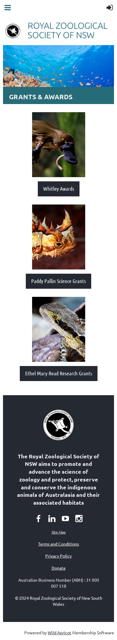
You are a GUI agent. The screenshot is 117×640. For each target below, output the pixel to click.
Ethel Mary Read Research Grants (58, 373)
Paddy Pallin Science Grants (58, 281)
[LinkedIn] (52, 518)
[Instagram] (79, 518)
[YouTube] (65, 518)
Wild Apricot (59, 632)
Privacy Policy (58, 555)
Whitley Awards (58, 188)
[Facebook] (38, 518)
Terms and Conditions (58, 543)
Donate (59, 568)
